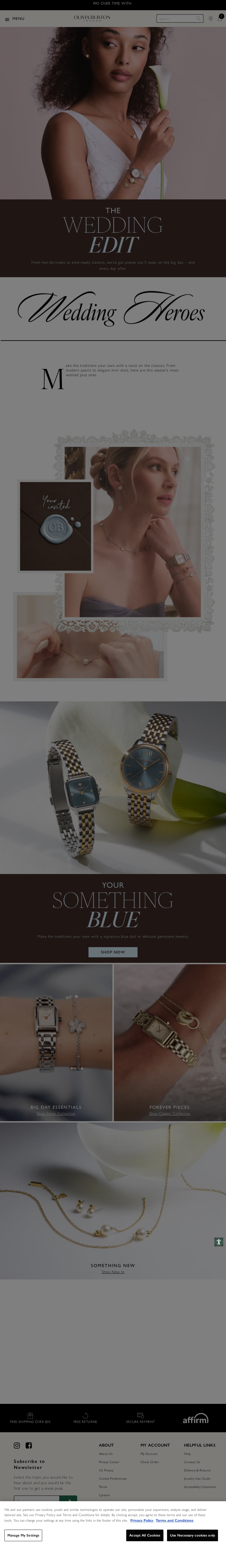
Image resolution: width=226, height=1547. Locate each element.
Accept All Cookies (144, 1535)
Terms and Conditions (174, 1520)
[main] (113, 1524)
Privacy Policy (142, 1520)
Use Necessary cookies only (192, 1535)
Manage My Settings (23, 1535)
